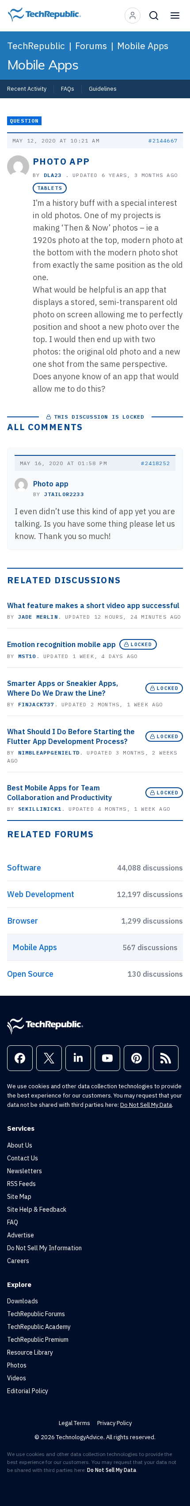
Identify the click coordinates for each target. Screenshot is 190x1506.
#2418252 (155, 463)
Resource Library (30, 1352)
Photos (17, 1365)
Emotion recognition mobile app (61, 644)
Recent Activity (26, 88)
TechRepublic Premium (37, 1340)
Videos (16, 1378)
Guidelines (103, 88)
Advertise (20, 1235)
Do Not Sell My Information (44, 1248)
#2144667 (163, 140)
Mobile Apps (142, 45)
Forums (91, 45)
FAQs (67, 88)
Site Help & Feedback (36, 1209)
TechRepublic (36, 45)
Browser (22, 921)
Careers (18, 1261)
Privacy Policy (114, 1423)
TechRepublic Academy (39, 1327)
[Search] (154, 15)
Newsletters (24, 1171)
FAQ (12, 1222)
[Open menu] (175, 15)
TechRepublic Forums (36, 1314)
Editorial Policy (27, 1391)
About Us (19, 1145)
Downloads (22, 1301)
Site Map (19, 1197)
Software (24, 868)
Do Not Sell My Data (146, 1105)
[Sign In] (133, 15)
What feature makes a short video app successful (93, 605)
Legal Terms (74, 1423)
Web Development (40, 894)
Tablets (49, 188)
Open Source (30, 974)
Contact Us (22, 1158)
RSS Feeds (21, 1184)
